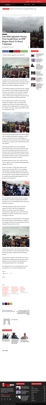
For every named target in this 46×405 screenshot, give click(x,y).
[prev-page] (3, 345)
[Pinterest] (8, 304)
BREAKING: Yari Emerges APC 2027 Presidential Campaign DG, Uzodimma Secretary (25, 340)
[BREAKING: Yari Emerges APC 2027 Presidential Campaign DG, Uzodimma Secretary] (25, 336)
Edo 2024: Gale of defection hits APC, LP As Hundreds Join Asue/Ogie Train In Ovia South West (15, 289)
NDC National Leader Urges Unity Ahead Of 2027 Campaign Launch (6, 340)
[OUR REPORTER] (6, 322)
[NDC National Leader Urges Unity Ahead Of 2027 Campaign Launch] (6, 336)
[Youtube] (44, 4)
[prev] (41, 9)
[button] (42, 1)
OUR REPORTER (5, 47)
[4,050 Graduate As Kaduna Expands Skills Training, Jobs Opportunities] (33, 60)
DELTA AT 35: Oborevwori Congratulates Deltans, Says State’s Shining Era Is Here (39, 73)
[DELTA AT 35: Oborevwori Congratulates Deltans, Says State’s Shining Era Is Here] (33, 73)
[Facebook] (39, 4)
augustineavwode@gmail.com (5, 395)
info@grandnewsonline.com (8, 394)
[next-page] (4, 345)
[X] (42, 4)
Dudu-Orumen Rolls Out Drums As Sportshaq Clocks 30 (8, 311)
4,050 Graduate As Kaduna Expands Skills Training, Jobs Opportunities (39, 60)
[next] (42, 9)
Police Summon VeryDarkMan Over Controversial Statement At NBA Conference (39, 79)
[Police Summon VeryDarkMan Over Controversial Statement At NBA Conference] (33, 79)
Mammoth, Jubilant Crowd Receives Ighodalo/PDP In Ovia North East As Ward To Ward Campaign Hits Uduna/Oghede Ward (6, 290)
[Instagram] (41, 4)
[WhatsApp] (11, 304)
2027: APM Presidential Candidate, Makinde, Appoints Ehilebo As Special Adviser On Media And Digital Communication (15, 341)
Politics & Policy (5, 34)
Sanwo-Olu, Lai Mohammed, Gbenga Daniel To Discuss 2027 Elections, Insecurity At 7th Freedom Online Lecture (39, 86)
